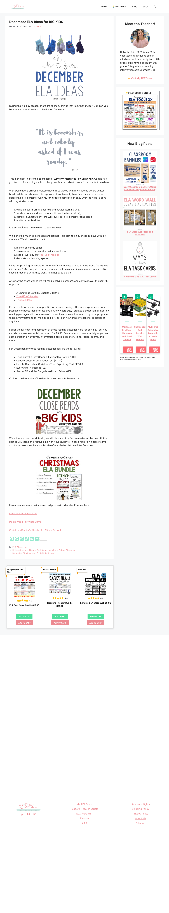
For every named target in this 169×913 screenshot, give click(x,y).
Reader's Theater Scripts (84, 808)
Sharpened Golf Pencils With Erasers (139, 333)
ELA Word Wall (84, 813)
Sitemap (140, 823)
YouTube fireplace (49, 254)
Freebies (84, 818)
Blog (84, 822)
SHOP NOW (129, 350)
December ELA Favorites (23, 513)
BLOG (134, 6)
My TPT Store (84, 804)
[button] (154, 7)
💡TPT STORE (119, 6)
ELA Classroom (19, 547)
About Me (140, 818)
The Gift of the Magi (27, 296)
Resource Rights (141, 804)
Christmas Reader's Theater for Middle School (35, 530)
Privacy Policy (140, 813)
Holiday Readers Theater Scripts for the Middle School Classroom (44, 550)
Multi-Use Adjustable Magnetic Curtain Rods (153, 333)
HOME (104, 6)
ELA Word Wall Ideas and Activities (140, 233)
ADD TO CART (24, 623)
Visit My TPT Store (141, 78)
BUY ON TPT (24, 616)
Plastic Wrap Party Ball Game (25, 521)
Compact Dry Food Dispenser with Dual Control (126, 333)
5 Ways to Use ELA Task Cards (140, 276)
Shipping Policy (140, 808)
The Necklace (24, 300)
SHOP (145, 6)
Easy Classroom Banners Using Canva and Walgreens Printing (140, 188)
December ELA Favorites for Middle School (33, 553)
